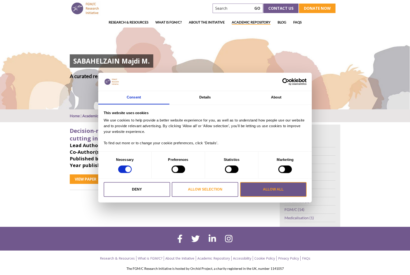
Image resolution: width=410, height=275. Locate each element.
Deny (137, 189)
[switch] (178, 169)
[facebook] (179, 239)
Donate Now (317, 8)
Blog (282, 22)
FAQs (297, 22)
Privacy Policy (288, 258)
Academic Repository (251, 22)
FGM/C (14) (294, 209)
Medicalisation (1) (299, 217)
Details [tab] (205, 97)
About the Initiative (207, 22)
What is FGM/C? (168, 22)
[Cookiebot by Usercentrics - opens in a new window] (286, 81)
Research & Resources (128, 22)
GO (257, 8)
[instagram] (229, 239)
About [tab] (276, 97)
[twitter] (195, 239)
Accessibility (242, 258)
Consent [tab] (134, 97)
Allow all (273, 189)
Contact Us (281, 8)
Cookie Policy (264, 258)
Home (75, 115)
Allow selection (205, 189)
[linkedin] (212, 239)
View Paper (85, 179)
